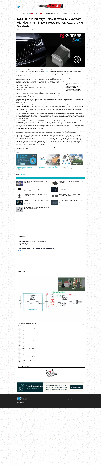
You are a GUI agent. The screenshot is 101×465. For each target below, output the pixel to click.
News (31, 13)
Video (39, 13)
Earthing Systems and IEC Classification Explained (31, 340)
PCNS (71, 13)
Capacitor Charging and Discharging (28, 352)
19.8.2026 (26, 190)
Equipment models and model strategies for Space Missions (34, 241)
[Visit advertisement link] (50, 387)
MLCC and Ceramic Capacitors (27, 336)
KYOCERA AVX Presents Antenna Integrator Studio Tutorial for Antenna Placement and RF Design (75, 83)
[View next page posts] (76, 94)
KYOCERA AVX (19, 69)
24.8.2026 (61, 184)
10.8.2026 (26, 203)
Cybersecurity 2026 (25, 244)
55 (29, 209)
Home (24, 13)
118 (65, 189)
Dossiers (57, 13)
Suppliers (65, 13)
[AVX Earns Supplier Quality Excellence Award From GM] (73, 159)
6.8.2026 (61, 202)
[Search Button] (82, 6)
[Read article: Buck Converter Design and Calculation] (51, 298)
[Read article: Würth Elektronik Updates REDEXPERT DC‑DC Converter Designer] (54, 202)
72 (30, 196)
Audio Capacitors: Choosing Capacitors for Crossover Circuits (33, 356)
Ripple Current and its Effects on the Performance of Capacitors (33, 360)
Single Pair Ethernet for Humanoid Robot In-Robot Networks (71, 187)
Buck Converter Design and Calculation (27, 323)
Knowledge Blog (49, 13)
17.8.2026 (61, 189)
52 (30, 203)
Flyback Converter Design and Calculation (29, 344)
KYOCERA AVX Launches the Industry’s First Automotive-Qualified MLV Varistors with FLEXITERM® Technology (24, 167)
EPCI (18, 402)
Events (77, 13)
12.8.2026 (26, 196)
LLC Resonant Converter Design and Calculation (30, 332)
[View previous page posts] (74, 94)
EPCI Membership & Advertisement (45, 399)
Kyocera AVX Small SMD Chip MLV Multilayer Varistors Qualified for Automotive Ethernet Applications (49, 166)
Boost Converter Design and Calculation (29, 328)
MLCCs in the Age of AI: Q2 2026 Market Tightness (31, 348)
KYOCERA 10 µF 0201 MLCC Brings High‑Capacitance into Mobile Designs (73, 90)
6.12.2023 (18, 29)
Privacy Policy (35, 399)
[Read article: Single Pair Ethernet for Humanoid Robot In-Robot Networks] (54, 189)
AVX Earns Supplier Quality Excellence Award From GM (73, 166)
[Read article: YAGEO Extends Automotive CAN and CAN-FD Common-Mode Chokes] (19, 202)
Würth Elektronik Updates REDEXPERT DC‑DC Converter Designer (72, 200)
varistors (47, 71)
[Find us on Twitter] (71, 399)
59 (30, 190)
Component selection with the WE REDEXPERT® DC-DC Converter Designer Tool (38, 248)
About (54, 399)
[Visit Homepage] (50, 6)
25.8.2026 (26, 184)
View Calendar (20, 250)
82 (64, 202)
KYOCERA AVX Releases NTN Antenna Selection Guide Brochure (73, 87)
